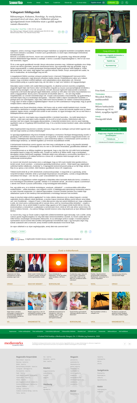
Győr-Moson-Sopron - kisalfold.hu (26, 375)
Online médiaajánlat (24, 331)
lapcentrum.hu (102, 380)
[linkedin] (129, 344)
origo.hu (46, 377)
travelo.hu (73, 375)
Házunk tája (68, 2)
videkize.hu (73, 382)
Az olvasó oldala (81, 2)
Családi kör (56, 2)
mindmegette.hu (75, 373)
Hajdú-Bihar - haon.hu (23, 377)
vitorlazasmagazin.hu (77, 380)
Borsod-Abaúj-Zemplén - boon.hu (26, 366)
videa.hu (100, 377)
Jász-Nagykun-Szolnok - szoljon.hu (27, 382)
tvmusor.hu (74, 384)
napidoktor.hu (74, 371)
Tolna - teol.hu (20, 393)
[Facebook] (122, 2)
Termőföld (22, 231)
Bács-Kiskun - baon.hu (23, 360)
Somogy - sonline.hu (22, 389)
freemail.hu (101, 373)
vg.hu (45, 387)
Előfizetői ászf (92, 331)
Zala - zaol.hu (47, 361)
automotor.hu (74, 362)
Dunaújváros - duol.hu (23, 371)
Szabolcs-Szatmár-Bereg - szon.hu (27, 391)
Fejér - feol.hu (20, 373)
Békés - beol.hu (21, 364)
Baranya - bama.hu (22, 362)
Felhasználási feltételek (68, 331)
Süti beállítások (123, 331)
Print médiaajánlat (38, 331)
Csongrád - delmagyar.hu (24, 369)
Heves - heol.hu (21, 380)
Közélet (29, 2)
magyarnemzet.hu (49, 371)
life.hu (99, 361)
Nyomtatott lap (111, 65)
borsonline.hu (74, 394)
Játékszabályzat (112, 331)
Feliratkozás (111, 139)
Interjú (38, 2)
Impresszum (12, 331)
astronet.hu (74, 360)
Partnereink (102, 331)
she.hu (99, 363)
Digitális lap (111, 61)
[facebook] (125, 344)
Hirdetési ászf (82, 331)
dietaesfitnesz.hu (75, 377)
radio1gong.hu (102, 389)
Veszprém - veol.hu (49, 359)
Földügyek (14, 231)
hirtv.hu (45, 375)
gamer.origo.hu (75, 366)
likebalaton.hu (74, 369)
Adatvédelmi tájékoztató (52, 331)
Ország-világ (14, 29)
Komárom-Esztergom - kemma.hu (26, 384)
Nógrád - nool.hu (21, 386)
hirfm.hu (100, 391)
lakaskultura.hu (75, 364)
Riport (47, 2)
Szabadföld (58, 239)
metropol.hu (101, 359)
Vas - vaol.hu (47, 357)
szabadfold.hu (47, 373)
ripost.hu (100, 357)
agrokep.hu (46, 389)
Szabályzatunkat (119, 142)
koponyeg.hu (101, 375)
